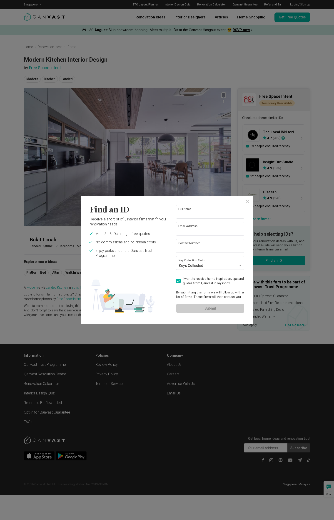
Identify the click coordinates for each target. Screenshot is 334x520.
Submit (210, 308)
